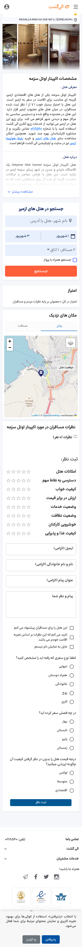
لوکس (63, 772)
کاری (64, 701)
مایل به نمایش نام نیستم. (50, 646)
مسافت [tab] (23, 326)
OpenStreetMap (51, 416)
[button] (41, 373)
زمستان (62, 748)
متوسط (62, 781)
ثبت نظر (41, 802)
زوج (64, 693)
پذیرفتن (50, 939)
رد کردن (31, 939)
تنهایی (63, 666)
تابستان (62, 730)
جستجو (41, 271)
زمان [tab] (59, 326)
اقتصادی (61, 790)
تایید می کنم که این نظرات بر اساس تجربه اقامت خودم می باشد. (40, 637)
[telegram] (25, 877)
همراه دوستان (57, 675)
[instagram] (56, 877)
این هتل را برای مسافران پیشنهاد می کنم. (40, 627)
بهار (64, 721)
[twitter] (46, 877)
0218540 (36, 128)
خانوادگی (61, 684)
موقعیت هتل (66, 367)
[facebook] (35, 877)
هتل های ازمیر (45, 138)
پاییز (64, 739)
